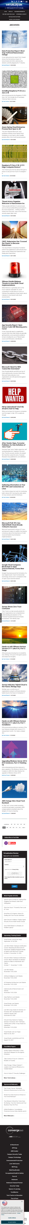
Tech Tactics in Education (14, 1195)
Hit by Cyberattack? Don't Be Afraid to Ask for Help (13, 408)
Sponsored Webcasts (11, 1084)
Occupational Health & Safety (14, 1173)
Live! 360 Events (14, 1163)
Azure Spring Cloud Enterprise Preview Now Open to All (13, 128)
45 (21, 824)
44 (17, 824)
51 (16, 827)
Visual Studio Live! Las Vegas (12, 1032)
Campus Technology (14, 1157)
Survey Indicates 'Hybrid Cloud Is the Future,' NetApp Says (14, 686)
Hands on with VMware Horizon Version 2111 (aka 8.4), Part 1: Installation (14, 723)
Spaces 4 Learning (14, 1189)
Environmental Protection (14, 1160)
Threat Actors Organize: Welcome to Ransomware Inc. (13, 202)
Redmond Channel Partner (14, 1182)
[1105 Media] (14, 1137)
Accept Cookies (12, 1222)
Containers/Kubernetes (19, 11)
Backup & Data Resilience (14, 19)
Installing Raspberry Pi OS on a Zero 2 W (13, 92)
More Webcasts (9, 1115)
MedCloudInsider (14, 1170)
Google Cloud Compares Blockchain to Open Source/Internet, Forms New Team (13, 567)
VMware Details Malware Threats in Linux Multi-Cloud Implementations (12, 283)
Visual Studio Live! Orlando (11, 1003)
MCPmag (14, 1167)
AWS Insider (14, 1151)
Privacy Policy (15, 869)
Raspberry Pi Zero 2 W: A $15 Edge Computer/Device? (13, 166)
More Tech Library (9, 1078)
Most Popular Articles (11, 895)
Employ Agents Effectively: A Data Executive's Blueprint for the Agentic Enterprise (14, 1052)
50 (13, 827)
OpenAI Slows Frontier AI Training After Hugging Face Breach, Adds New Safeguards (15, 901)
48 (7, 827)
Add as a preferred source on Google (15, 8)
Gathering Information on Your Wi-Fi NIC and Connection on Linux (13, 487)
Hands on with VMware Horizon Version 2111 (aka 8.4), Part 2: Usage (14, 648)
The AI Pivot (14, 1198)
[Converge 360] (14, 1131)
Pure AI (14, 1176)
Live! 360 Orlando (8, 969)
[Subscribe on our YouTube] (9, 844)
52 (19, 827)
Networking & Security (21, 14)
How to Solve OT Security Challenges (14, 1073)
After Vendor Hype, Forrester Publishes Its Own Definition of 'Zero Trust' (13, 445)
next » (23, 827)
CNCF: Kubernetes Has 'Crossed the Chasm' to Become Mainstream (14, 243)
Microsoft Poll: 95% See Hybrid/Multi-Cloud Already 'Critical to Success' (12, 525)
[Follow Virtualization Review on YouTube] (21, 1)
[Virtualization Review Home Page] (14, 5)
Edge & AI (11, 11)
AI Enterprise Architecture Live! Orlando (15, 982)
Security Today (14, 1186)
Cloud (5, 11)
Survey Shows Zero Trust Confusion (11, 608)
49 (10, 827)
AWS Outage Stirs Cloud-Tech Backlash (13, 802)
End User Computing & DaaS (9, 14)
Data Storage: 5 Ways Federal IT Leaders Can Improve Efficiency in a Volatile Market (14, 1067)
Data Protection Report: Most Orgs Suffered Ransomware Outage (13, 53)
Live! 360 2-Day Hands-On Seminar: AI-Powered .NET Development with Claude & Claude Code (15, 1011)
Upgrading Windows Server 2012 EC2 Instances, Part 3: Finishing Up (14, 763)
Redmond (14, 1179)
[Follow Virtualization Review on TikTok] (16, 1)
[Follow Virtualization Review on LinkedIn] (12, 1)
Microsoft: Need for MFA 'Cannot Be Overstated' (11, 368)
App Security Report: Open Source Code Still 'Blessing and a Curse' (14, 327)
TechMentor (14, 1192)
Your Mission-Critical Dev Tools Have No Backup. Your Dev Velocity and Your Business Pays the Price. (15, 1103)
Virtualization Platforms (14, 16)
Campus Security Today (14, 1154)
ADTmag (14, 1148)
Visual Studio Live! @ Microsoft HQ (14, 1038)
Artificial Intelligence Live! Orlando (13, 976)
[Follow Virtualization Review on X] (14, 1)
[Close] (22, 1201)
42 (11, 824)
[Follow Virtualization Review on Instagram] (19, 1)
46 (24, 824)
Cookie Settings (12, 1217)
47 (4, 827)
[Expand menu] (26, 2)
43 (14, 824)
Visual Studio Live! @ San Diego (13, 939)
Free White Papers (10, 1046)
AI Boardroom (14, 1144)
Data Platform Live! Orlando (11, 997)
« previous (6, 824)
